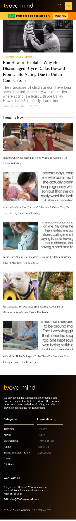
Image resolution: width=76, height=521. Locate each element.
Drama (19, 56)
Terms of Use (46, 442)
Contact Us (44, 454)
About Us (43, 448)
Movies (29, 56)
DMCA (41, 436)
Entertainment (12, 442)
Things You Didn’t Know (18, 454)
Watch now (60, 15)
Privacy (42, 430)
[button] (68, 6)
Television (9, 430)
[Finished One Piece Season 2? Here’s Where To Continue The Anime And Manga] (38, 137)
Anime (7, 448)
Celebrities (9, 56)
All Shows (9, 466)
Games (8, 460)
